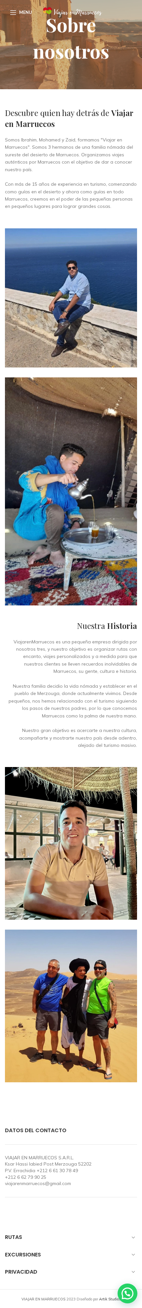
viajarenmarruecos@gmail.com (38, 1183)
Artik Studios (110, 1299)
